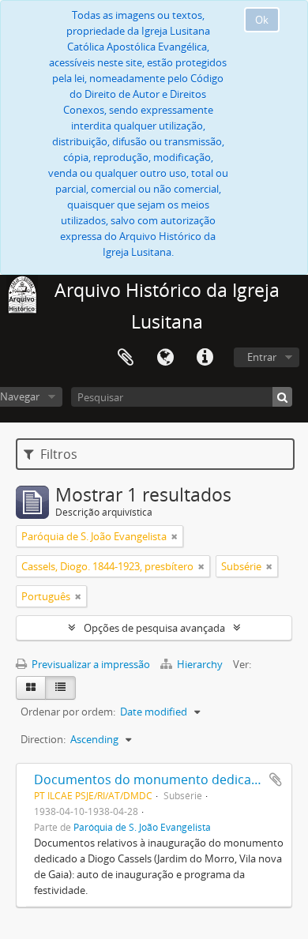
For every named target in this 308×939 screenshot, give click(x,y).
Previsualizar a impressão (89, 664)
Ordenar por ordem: (68, 711)
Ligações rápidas (204, 357)
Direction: (43, 739)
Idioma (165, 357)
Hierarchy (200, 664)
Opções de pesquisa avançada (154, 628)
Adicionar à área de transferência (276, 779)
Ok (262, 20)
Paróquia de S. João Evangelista (142, 827)
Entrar (261, 357)
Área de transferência (125, 357)
